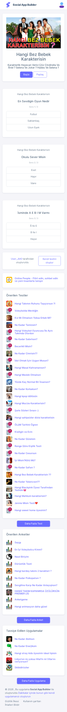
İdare (33, 183)
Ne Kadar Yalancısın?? (27, 481)
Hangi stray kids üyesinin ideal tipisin (36, 653)
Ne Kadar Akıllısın (24, 638)
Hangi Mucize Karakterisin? (30, 403)
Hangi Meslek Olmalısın (28, 374)
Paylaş (40, 74)
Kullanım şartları (32, 701)
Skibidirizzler (22, 667)
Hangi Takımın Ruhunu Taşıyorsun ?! (35, 303)
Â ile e (33, 225)
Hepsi (33, 238)
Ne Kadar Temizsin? (26, 324)
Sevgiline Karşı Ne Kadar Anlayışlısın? (36, 585)
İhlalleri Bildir (12, 704)
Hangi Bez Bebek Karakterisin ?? (33, 474)
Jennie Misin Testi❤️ (26, 503)
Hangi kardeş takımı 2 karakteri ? (33, 570)
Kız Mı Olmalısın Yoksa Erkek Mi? (33, 317)
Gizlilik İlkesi (12, 701)
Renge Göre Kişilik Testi (28, 446)
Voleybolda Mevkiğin (26, 310)
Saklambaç (33, 120)
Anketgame (21, 599)
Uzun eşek (33, 127)
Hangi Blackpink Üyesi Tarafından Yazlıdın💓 (34, 489)
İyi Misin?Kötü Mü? (25, 460)
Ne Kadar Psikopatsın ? (28, 578)
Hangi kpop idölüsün (26, 396)
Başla (26, 74)
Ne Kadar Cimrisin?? (26, 353)
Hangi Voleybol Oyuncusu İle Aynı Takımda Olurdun (34, 332)
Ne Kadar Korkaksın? (26, 389)
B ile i (34, 232)
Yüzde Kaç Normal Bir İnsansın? (32, 381)
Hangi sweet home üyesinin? (31, 510)
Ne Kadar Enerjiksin (26, 646)
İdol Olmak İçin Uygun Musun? (31, 360)
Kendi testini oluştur (49, 260)
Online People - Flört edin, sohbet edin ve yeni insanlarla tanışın (36, 279)
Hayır (33, 176)
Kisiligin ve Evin (23, 431)
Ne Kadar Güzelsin (25, 438)
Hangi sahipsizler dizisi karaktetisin (34, 417)
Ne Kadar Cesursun (25, 453)
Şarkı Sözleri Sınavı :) (27, 410)
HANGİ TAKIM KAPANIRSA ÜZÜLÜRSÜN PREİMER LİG (37, 592)
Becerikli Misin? (23, 346)
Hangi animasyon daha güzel (31, 606)
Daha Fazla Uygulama (33, 680)
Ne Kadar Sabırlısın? (26, 339)
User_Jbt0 (16, 258)
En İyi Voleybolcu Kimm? (28, 549)
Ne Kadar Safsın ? (25, 467)
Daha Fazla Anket (33, 619)
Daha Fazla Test (33, 523)
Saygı (18, 542)
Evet (33, 170)
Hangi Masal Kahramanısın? (30, 367)
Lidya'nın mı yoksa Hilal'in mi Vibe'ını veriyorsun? (35, 660)
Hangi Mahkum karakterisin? (31, 495)
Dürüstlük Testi (23, 563)
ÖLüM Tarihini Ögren (26, 424)
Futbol (33, 114)
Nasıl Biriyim (22, 556)
